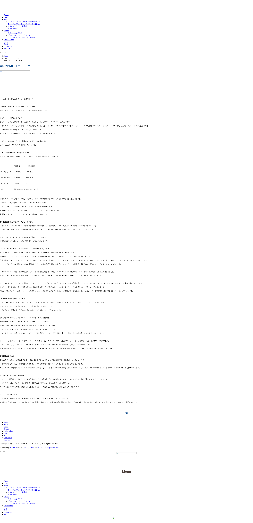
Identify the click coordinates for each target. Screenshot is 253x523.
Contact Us (8, 438)
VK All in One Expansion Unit (48, 447)
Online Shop (8, 431)
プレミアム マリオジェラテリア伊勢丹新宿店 (24, 21)
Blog (5, 433)
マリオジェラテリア (15, 33)
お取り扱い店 (12, 28)
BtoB (5, 435)
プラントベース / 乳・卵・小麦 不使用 (21, 37)
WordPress (13, 447)
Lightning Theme (28, 447)
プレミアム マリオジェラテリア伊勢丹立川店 (24, 24)
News (6, 425)
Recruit (7, 440)
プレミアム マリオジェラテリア (19, 35)
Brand (6, 429)
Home (6, 422)
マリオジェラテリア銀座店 (17, 26)
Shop (6, 427)
